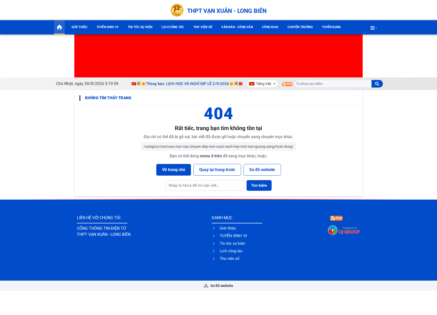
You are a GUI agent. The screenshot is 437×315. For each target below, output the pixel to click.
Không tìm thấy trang (108, 98)
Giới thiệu (80, 27)
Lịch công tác (173, 27)
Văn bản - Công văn (237, 27)
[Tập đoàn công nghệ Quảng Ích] (344, 229)
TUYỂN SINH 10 (107, 27)
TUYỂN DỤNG (331, 27)
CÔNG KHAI (270, 27)
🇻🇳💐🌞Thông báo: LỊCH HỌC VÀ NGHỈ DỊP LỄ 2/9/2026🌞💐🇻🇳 (185, 83)
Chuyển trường (300, 27)
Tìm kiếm (259, 185)
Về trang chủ (173, 169)
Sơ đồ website (262, 169)
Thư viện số (202, 27)
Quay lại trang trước (217, 169)
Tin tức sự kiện (140, 27)
